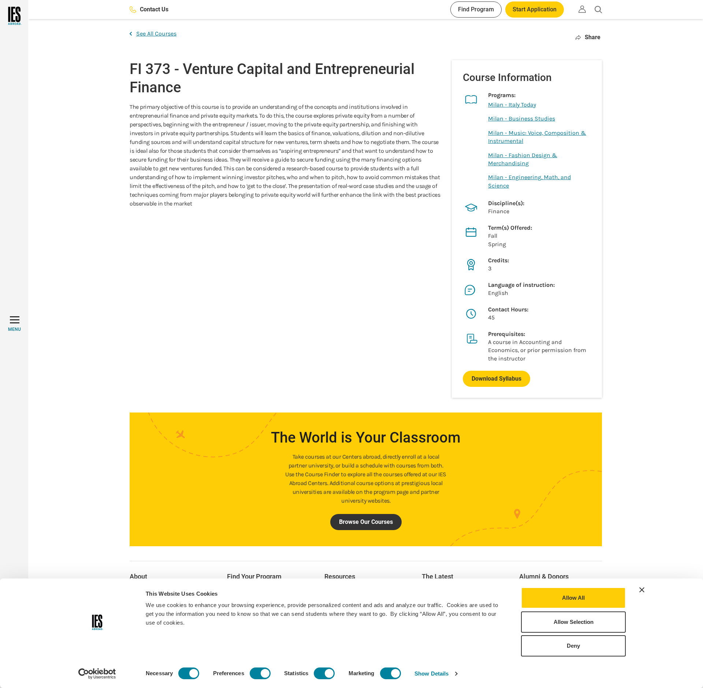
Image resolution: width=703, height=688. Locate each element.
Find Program (476, 9)
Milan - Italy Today (512, 104)
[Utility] (582, 9)
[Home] (14, 16)
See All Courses (156, 33)
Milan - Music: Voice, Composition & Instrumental (537, 136)
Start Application (535, 9)
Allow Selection (574, 622)
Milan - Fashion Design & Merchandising (522, 159)
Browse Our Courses (366, 521)
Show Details (431, 673)
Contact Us (154, 9)
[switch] (260, 673)
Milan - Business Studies (521, 118)
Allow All (573, 598)
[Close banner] (641, 589)
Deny (573, 646)
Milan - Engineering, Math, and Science (529, 181)
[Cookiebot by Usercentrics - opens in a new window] (97, 673)
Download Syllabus (496, 378)
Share (592, 37)
